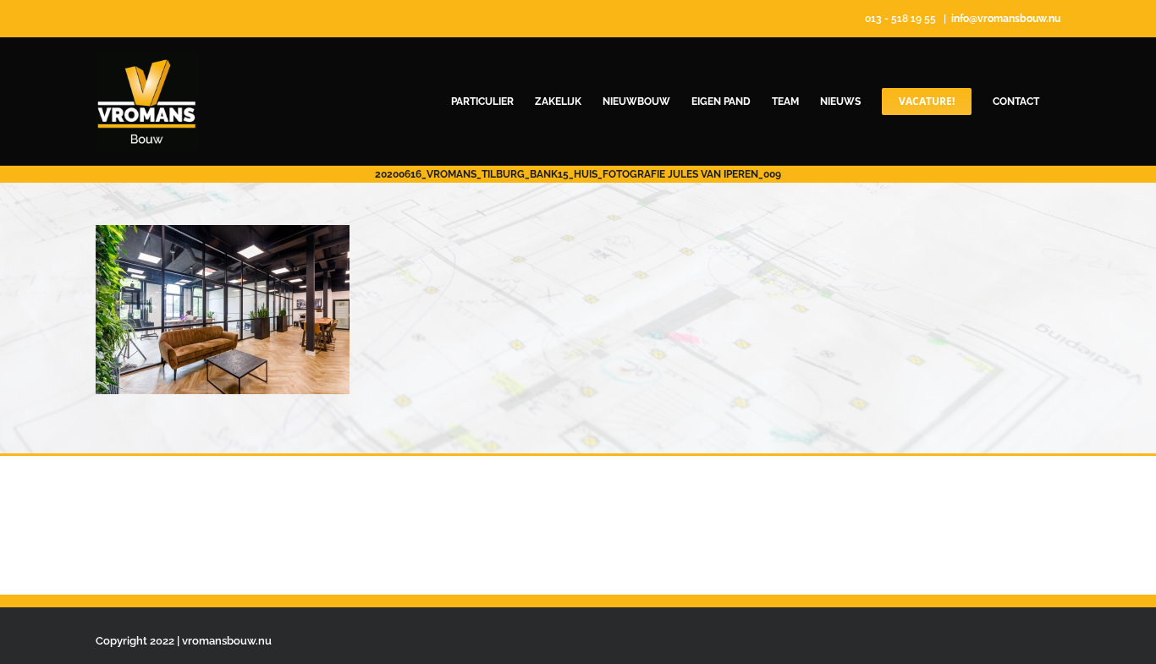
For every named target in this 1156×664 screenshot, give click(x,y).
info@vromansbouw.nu (1005, 19)
